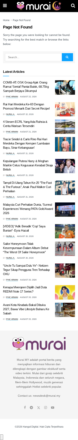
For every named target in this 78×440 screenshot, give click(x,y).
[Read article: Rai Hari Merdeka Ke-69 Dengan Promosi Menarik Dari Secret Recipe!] (65, 109)
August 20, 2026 (28, 219)
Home (6, 20)
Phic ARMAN (12, 97)
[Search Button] (73, 6)
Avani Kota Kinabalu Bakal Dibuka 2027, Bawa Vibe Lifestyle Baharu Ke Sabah (26, 309)
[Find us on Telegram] (31, 407)
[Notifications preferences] (1, 437)
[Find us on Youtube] (52, 407)
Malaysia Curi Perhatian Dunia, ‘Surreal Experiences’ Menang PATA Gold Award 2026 (28, 209)
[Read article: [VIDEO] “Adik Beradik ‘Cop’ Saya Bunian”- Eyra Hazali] (65, 231)
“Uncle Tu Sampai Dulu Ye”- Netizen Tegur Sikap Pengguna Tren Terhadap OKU (26, 270)
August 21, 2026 (28, 132)
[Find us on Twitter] (38, 407)
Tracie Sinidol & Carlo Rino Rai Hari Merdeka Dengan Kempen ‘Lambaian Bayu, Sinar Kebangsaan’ (26, 143)
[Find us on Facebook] (25, 407)
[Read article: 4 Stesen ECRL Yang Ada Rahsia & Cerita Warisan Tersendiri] (65, 127)
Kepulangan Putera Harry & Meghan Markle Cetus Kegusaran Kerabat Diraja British (28, 165)
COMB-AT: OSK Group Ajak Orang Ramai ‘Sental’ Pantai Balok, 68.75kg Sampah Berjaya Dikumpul (26, 86)
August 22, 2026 (28, 97)
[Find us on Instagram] (45, 407)
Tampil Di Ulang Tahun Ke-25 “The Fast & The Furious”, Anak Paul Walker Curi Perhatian (27, 187)
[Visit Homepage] (39, 6)
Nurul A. (10, 114)
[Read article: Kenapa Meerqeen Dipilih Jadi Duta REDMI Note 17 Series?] (65, 292)
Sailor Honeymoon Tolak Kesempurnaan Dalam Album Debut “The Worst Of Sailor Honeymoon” (25, 248)
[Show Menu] (5, 6)
